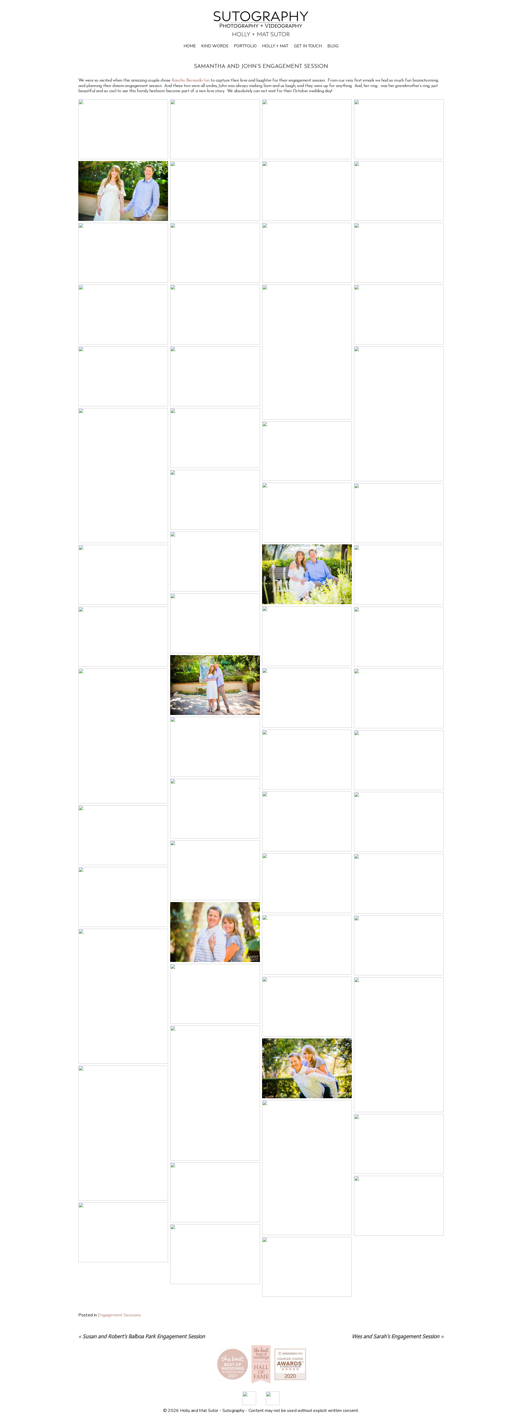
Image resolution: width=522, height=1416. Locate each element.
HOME (190, 46)
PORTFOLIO (245, 46)
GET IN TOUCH (308, 46)
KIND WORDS (214, 46)
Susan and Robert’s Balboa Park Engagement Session (144, 1336)
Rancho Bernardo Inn (191, 80)
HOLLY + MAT (275, 46)
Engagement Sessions (119, 1315)
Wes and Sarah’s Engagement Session (395, 1336)
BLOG (332, 46)
